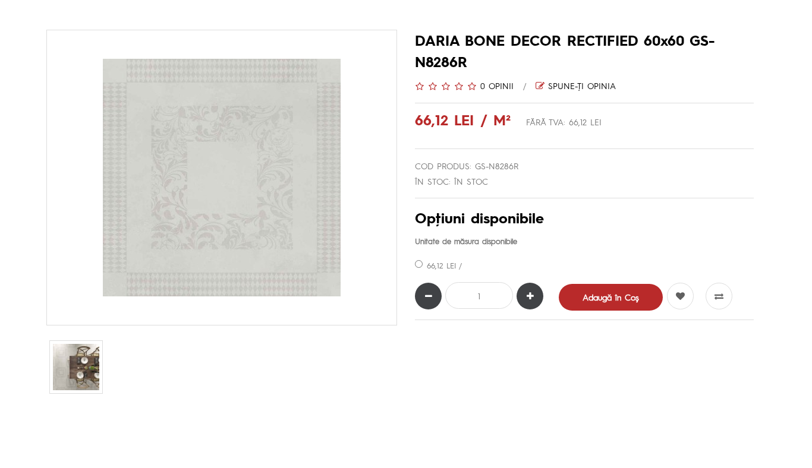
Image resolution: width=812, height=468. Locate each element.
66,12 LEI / (444, 265)
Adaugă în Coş (611, 297)
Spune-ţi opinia (580, 85)
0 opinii (497, 85)
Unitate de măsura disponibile (466, 241)
